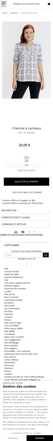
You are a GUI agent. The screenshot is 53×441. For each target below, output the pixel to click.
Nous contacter (11, 297)
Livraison (8, 317)
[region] (26, 60)
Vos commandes (12, 308)
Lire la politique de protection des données (19, 429)
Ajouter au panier (26, 181)
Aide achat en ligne (12, 322)
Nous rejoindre (11, 345)
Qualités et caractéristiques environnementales (21, 234)
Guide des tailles (11, 274)
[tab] (26, 210)
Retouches (9, 365)
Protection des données (15, 288)
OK (45, 255)
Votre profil (9, 305)
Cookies (8, 291)
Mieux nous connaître (14, 337)
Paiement (8, 314)
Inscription (9, 302)
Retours (7, 319)
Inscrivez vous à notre (26, 251)
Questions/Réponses (13, 277)
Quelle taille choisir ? (26, 170)
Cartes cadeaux (11, 359)
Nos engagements (12, 339)
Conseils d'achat (11, 271)
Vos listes (8, 311)
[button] (26, 210)
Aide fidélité (9, 331)
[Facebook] (26, 263)
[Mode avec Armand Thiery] (26, 3)
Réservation (9, 362)
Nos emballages (11, 342)
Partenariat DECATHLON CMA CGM (20, 354)
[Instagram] (26, 265)
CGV (6, 280)
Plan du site (9, 294)
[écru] (26, 158)
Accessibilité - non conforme (17, 351)
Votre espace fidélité (13, 328)
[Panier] (49, 3)
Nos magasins (10, 348)
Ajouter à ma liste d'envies (27, 192)
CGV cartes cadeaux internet (17, 282)
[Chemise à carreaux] (26, 60)
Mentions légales (12, 285)
